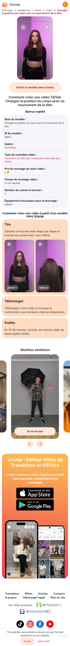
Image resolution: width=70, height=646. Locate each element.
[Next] (40, 444)
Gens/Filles (10, 147)
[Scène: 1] (19, 266)
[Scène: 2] (50, 266)
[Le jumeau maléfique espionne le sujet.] (21, 549)
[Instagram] (30, 623)
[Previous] (30, 444)
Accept (27, 641)
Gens (38, 10)
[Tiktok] (20, 623)
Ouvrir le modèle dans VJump (35, 87)
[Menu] (65, 4)
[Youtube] (50, 623)
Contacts (59, 593)
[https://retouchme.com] (49, 605)
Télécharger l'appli (33, 597)
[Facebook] (40, 623)
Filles (49, 10)
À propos (11, 597)
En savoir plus (35, 431)
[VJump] (11, 4)
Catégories (23, 10)
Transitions (12, 593)
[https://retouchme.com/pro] (35, 611)
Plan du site (58, 597)
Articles (43, 593)
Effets (28, 593)
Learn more (44, 641)
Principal (7, 10)
